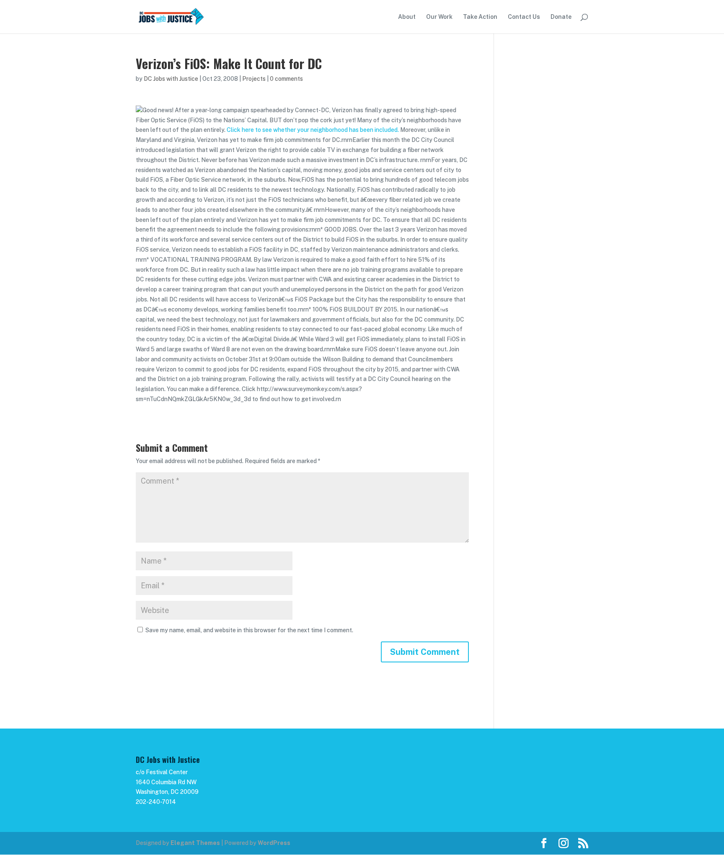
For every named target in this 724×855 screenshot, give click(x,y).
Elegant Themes (195, 843)
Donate (561, 17)
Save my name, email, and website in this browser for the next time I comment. (249, 630)
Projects (254, 78)
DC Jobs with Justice (171, 78)
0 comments (286, 78)
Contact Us (524, 17)
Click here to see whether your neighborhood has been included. (313, 129)
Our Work (439, 17)
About (407, 17)
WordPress (274, 843)
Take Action (480, 17)
